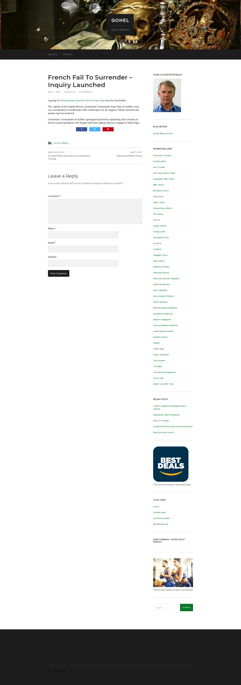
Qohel (120, 20)
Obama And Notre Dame (129, 154)
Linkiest (157, 249)
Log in (156, 506)
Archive (53, 54)
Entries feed (159, 512)
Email (52, 242)
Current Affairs (60, 143)
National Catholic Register (166, 278)
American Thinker (162, 155)
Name (52, 228)
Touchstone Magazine (164, 372)
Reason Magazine (162, 319)
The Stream (159, 360)
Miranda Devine (161, 272)
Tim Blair (157, 366)
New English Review (163, 296)
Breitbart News (161, 190)
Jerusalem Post (161, 237)
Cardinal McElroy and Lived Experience (173, 426)
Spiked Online (160, 337)
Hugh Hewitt (159, 226)
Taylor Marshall (161, 354)
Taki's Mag (158, 349)
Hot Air (156, 220)
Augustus (69, 92)
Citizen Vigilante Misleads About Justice (169, 407)
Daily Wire (158, 196)
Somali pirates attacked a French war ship (82, 100)
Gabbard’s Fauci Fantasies (166, 415)
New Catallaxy (160, 290)
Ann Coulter (159, 167)
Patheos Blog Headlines (165, 308)
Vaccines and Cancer (163, 432)
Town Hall (158, 378)
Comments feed (161, 518)
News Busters (160, 302)
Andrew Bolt (159, 161)
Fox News (158, 214)
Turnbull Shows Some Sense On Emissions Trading (69, 155)
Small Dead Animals (163, 331)
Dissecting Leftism (162, 208)
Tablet (156, 343)
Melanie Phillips (161, 267)
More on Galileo (161, 420)
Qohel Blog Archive (163, 133)
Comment (54, 196)
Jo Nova (157, 243)
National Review (161, 284)
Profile (68, 54)
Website (52, 257)
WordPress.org (160, 524)
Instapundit (159, 231)
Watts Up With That (163, 384)
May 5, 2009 (54, 92)
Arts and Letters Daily (164, 173)
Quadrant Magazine (163, 313)
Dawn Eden (159, 202)
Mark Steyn (159, 261)
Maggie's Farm (160, 255)
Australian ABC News (163, 179)
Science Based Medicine (165, 325)
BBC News (158, 185)
